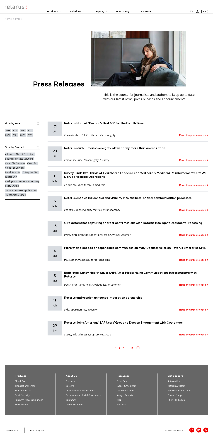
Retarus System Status (179, 390)
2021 (15, 135)
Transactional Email (15, 194)
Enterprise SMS (30, 172)
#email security (73, 160)
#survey (104, 160)
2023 (30, 130)
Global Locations (74, 404)
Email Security (12, 172)
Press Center (123, 381)
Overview (70, 381)
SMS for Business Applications (21, 190)
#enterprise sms (100, 259)
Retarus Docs (174, 381)
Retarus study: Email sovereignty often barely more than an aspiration (114, 148)
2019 (30, 135)
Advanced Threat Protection (19, 154)
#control (69, 209)
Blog (119, 399)
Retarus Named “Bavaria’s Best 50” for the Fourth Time (103, 123)
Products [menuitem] (52, 11)
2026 (7, 130)
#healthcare (84, 185)
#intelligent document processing (91, 234)
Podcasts (121, 404)
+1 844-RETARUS (176, 399)
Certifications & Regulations (80, 390)
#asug (67, 334)
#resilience (92, 135)
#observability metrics (88, 209)
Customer (71, 399)
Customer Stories (126, 390)
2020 (22, 135)
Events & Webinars (126, 385)
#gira (67, 234)
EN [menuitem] (204, 11)
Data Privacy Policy (38, 430)
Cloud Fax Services (14, 167)
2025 (15, 130)
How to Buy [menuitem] (122, 11)
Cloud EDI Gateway (15, 163)
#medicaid (99, 185)
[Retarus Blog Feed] (205, 430)
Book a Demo (21, 404)
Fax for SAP (11, 176)
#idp (66, 309)
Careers (70, 385)
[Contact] (191, 430)
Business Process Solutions (19, 158)
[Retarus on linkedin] (198, 430)
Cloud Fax (32, 163)
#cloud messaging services (88, 334)
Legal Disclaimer (12, 430)
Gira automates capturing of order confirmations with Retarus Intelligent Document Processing (133, 223)
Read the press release (192, 135)
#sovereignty (107, 135)
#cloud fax (70, 185)
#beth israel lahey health (78, 284)
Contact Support (176, 395)
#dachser (83, 259)
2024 (22, 130)
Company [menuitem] (98, 11)
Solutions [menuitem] (75, 11)
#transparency (111, 209)
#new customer (121, 234)
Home (8, 19)
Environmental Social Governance (83, 395)
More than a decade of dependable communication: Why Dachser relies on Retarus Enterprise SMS (135, 248)
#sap (108, 334)
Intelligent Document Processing (22, 181)
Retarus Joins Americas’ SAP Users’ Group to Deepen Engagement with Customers (123, 322)
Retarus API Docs (176, 385)
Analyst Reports (125, 395)
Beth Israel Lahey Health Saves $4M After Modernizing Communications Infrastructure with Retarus (130, 274)
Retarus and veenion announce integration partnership (103, 297)
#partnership (78, 309)
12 (132, 348)
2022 (7, 135)
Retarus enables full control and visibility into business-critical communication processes (127, 198)
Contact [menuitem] (146, 11)
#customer (70, 259)
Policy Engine (12, 185)
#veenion (92, 309)
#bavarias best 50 (74, 135)
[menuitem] (192, 12)
